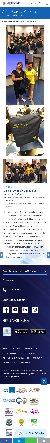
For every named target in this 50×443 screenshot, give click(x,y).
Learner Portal (30, 348)
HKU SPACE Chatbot (34, 433)
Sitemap (6, 363)
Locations (15, 348)
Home (4, 21)
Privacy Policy (34, 358)
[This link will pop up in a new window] (21, 331)
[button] (40, 3)
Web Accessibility (21, 363)
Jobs (5, 348)
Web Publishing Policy (13, 358)
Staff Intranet (28, 353)
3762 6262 (14, 289)
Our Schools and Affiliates (20, 271)
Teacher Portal (10, 353)
